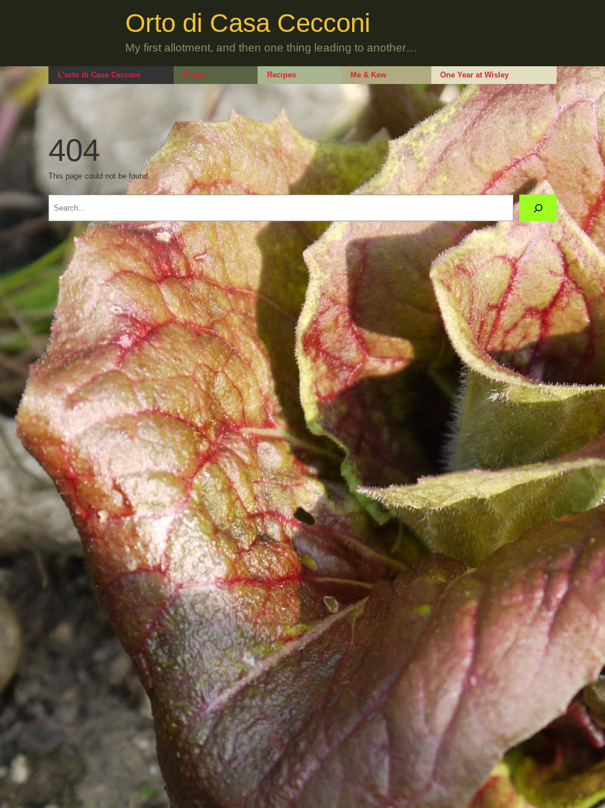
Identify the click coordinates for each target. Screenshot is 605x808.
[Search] (538, 208)
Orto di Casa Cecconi (247, 22)
